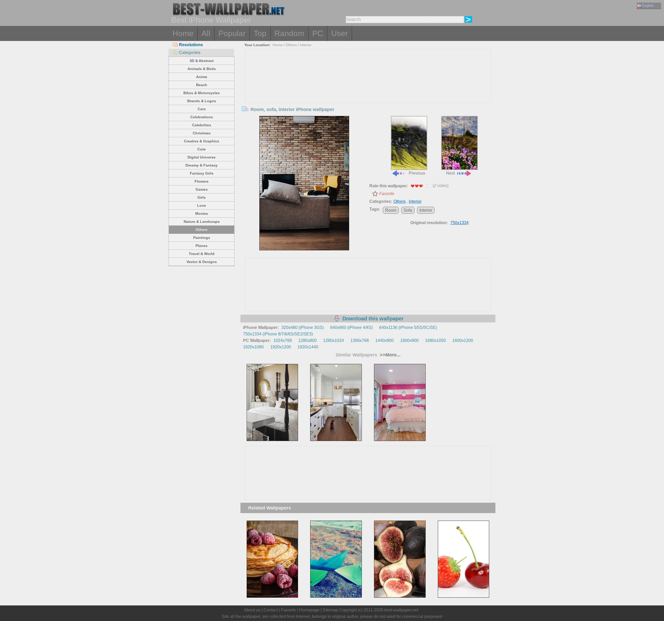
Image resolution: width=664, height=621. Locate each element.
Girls (201, 197)
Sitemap (330, 610)
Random (289, 33)
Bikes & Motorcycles (201, 93)
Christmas (202, 133)
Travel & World (202, 254)
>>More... (389, 354)
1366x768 (359, 340)
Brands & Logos (201, 101)
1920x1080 (253, 347)
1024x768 (282, 340)
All (206, 33)
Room (390, 210)
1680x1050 (435, 340)
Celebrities (201, 125)
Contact (271, 610)
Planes (202, 246)
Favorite (386, 193)
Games (202, 189)
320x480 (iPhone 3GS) (302, 327)
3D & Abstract (202, 61)
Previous (417, 173)
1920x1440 (308, 347)
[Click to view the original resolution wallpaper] (304, 183)
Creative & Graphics (201, 141)
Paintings (201, 238)
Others (202, 229)
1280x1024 (333, 340)
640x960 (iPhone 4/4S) (351, 327)
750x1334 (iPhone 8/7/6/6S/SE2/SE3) (278, 334)
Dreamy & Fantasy (201, 165)
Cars (202, 109)
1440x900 (384, 340)
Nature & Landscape (202, 221)
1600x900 (409, 340)
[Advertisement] (368, 88)
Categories (189, 52)
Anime (201, 77)
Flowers (202, 181)
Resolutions (191, 45)
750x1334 (459, 222)
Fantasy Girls (201, 173)
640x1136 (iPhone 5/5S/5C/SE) (408, 327)
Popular (232, 33)
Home (182, 33)
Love (201, 205)
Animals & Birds (202, 69)
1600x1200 (462, 340)
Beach (201, 85)
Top (260, 33)
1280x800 (307, 340)
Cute (201, 149)
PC (317, 33)
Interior (306, 45)
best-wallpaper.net (401, 610)
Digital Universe (202, 157)
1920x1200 (280, 347)
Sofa (408, 210)
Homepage (309, 610)
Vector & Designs (201, 262)
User (339, 33)
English (647, 6)
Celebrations (201, 117)
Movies (201, 213)
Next (450, 173)
